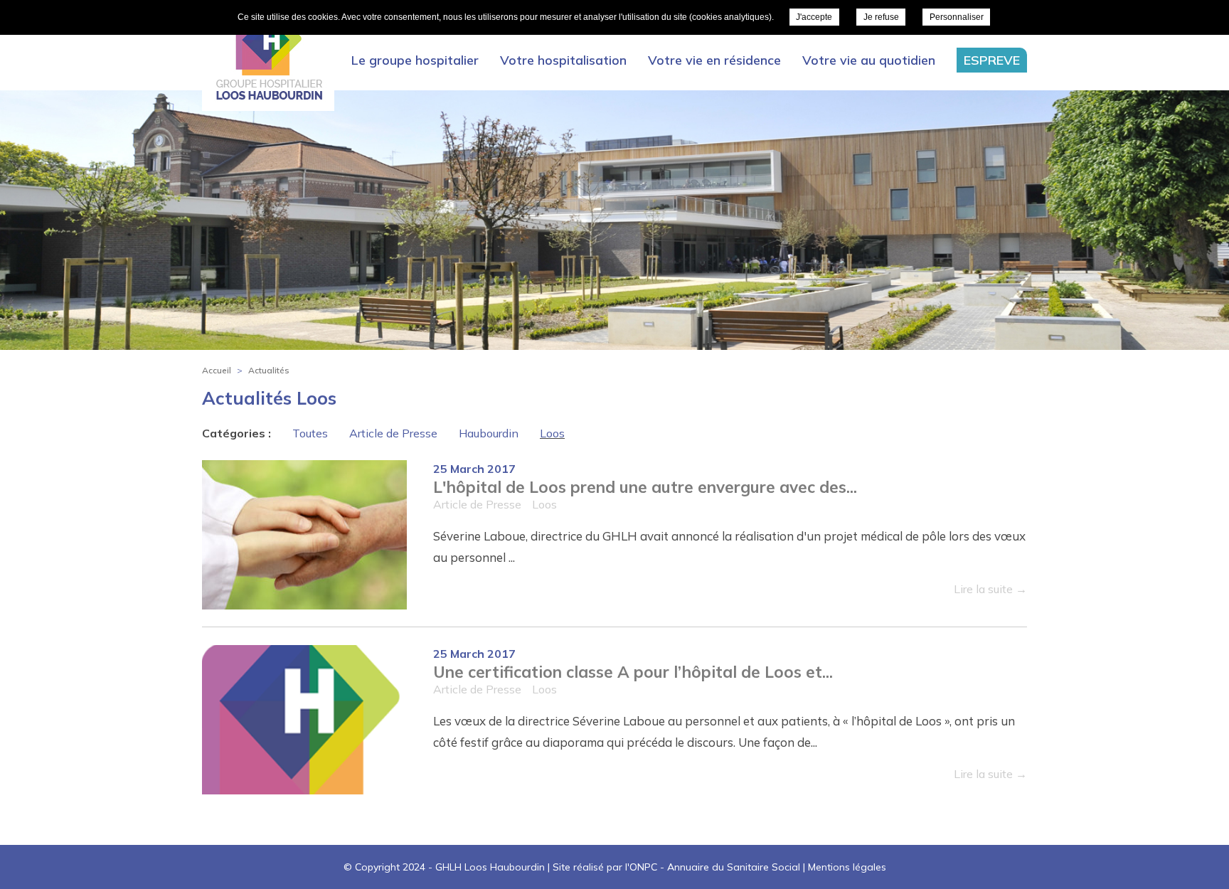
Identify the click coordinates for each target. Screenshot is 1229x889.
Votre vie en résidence (714, 60)
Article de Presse (393, 433)
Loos (552, 433)
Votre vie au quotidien (868, 60)
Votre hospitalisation (563, 60)
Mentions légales (847, 867)
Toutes (310, 433)
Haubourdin (488, 433)
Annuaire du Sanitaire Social (733, 867)
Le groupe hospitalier (415, 60)
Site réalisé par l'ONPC (605, 867)
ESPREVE (992, 60)
